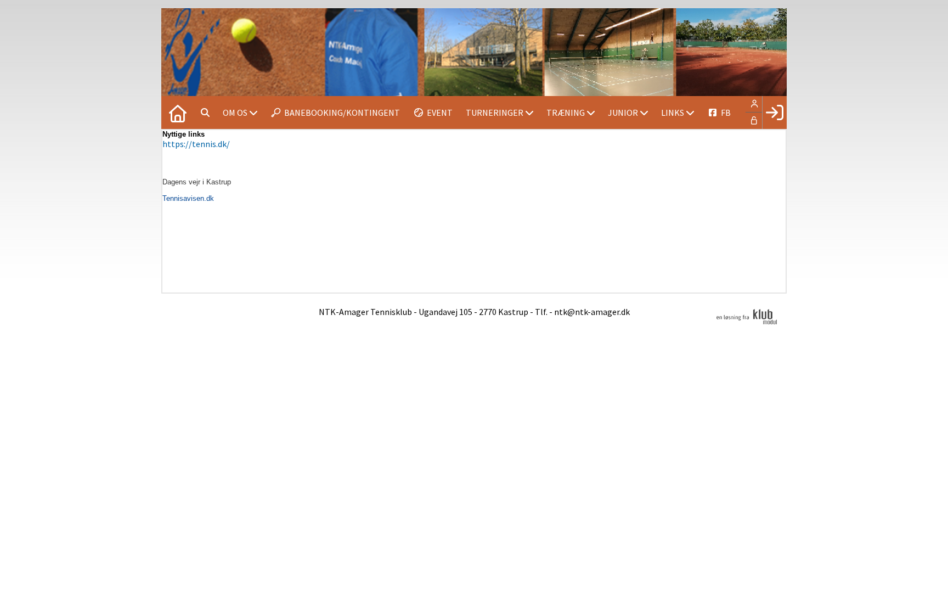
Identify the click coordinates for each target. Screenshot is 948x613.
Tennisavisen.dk (188, 198)
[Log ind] (774, 112)
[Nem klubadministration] (746, 322)
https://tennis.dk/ (196, 143)
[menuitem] (177, 112)
